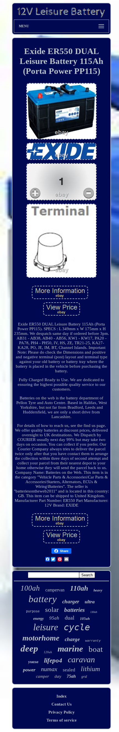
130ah (93, 611)
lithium (90, 668)
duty (58, 676)
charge (72, 639)
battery (43, 599)
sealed (69, 669)
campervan (54, 590)
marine (70, 648)
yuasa (33, 662)
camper (42, 676)
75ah (71, 676)
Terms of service (61, 720)
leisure (45, 627)
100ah (30, 588)
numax (49, 669)
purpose (33, 611)
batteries (74, 610)
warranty (93, 640)
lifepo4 (53, 660)
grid (84, 677)
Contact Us (61, 704)
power (29, 669)
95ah (54, 618)
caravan (81, 659)
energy (38, 619)
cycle (77, 627)
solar (52, 609)
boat (96, 649)
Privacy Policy (61, 712)
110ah (79, 588)
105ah (85, 619)
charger (70, 601)
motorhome (40, 638)
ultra (90, 601)
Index (61, 696)
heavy (98, 590)
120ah (48, 652)
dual (69, 618)
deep (29, 648)
